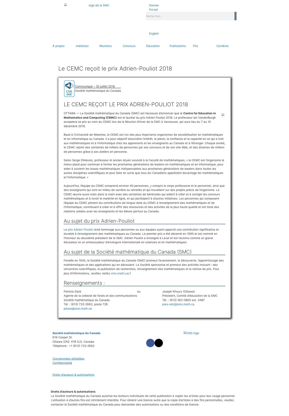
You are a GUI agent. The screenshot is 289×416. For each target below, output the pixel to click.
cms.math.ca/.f (121, 273)
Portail (153, 9)
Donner (153, 5)
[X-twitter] (159, 343)
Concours (129, 46)
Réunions (105, 46)
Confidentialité (62, 363)
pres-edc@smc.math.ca (178, 304)
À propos (59, 46)
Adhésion (82, 46)
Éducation (153, 46)
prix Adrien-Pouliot (80, 229)
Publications (178, 46)
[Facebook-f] (150, 343)
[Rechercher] (235, 16)
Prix (195, 46)
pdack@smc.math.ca (78, 308)
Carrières (222, 46)
